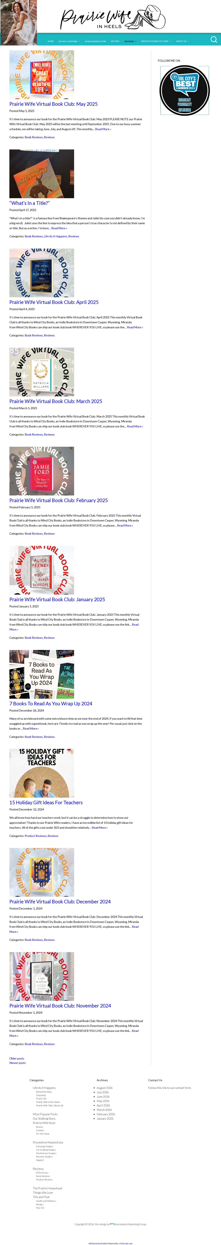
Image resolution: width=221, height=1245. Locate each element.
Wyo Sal (40, 1207)
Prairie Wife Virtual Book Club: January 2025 (57, 599)
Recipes (115, 41)
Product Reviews (35, 836)
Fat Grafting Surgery (46, 1149)
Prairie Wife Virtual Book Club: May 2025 (53, 104)
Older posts (16, 1058)
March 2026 (104, 1109)
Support (40, 1160)
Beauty (39, 1126)
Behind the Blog (43, 1091)
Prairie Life (41, 1098)
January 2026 (105, 1118)
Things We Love (43, 1192)
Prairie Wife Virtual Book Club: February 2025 (58, 500)
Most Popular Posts (45, 1114)
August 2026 (105, 1088)
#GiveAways (42, 1172)
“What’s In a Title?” (29, 203)
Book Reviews (34, 137)
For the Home (43, 1133)
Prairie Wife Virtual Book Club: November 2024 (60, 1005)
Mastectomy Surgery (46, 1153)
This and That (41, 1197)
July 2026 (103, 1092)
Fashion (40, 1130)
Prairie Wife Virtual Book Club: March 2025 (55, 401)
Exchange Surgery (44, 1146)
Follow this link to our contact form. (169, 1088)
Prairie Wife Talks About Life (49, 1105)
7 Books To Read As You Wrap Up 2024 (50, 703)
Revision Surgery (44, 1156)
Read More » (103, 129)
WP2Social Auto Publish (98, 1243)
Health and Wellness (46, 1201)
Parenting (40, 1095)
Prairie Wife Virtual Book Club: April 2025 (54, 302)
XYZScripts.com (125, 1243)
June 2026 (103, 1096)
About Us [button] (181, 41)
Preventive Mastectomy (155, 41)
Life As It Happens (55, 236)
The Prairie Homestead (47, 1188)
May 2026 (103, 1101)
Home (51, 41)
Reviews (49, 137)
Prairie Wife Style (44, 1123)
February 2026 (106, 1114)
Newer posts (17, 1063)
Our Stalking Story (44, 1118)
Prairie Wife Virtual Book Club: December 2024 (60, 901)
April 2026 (103, 1105)
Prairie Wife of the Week (48, 1102)
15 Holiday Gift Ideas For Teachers (46, 802)
